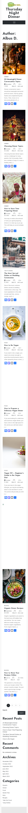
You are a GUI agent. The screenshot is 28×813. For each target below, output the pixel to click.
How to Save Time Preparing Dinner (11, 209)
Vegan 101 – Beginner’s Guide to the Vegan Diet (14, 475)
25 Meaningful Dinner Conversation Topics (13, 80)
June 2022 (6, 769)
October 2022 (7, 764)
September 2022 (8, 766)
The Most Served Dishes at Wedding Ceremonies (11, 275)
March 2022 (6, 776)
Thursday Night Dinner (14, 12)
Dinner (6, 76)
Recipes (6, 605)
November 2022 (7, 761)
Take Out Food (7, 800)
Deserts (5, 785)
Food (6, 342)
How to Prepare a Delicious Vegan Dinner (13, 409)
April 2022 (6, 774)
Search (5, 710)
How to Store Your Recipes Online (11, 674)
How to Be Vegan (11, 345)
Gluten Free (6, 793)
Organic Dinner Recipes (13, 608)
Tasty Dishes (8, 270)
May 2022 (5, 771)
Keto (4, 795)
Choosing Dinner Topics (13, 146)
